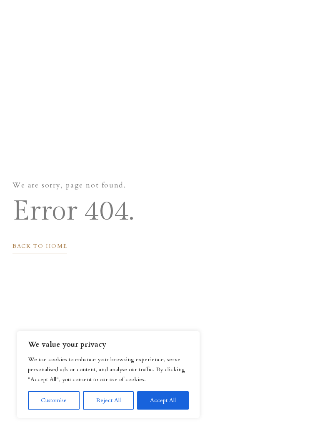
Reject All (108, 400)
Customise (54, 400)
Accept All (163, 400)
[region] (108, 374)
